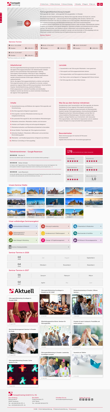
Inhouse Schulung (67, 4)
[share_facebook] (1, 16)
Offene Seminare (55, 4)
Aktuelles (78, 4)
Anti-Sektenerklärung (45, 409)
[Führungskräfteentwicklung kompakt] (98, 4)
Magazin (85, 4)
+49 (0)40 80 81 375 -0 (18, 403)
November (66, 265)
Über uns (92, 4)
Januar (42, 275)
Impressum (72, 409)
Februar (66, 275)
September (90, 258)
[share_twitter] (1, 19)
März (90, 275)
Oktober (42, 265)
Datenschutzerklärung (61, 409)
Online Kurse (44, 4)
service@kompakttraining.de (64, 399)
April (42, 283)
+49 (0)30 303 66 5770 (41, 403)
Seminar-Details (45, 35)
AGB (35, 409)
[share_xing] (1, 14)
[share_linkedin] (1, 21)
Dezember (90, 265)
